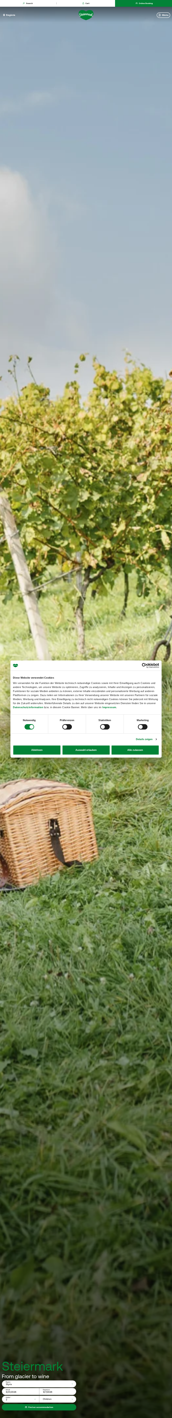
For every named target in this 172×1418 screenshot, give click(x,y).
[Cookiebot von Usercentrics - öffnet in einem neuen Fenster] (144, 665)
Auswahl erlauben (86, 749)
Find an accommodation (40, 1407)
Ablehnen (36, 749)
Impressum (109, 707)
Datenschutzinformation (28, 707)
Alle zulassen (135, 749)
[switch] (67, 727)
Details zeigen (144, 739)
